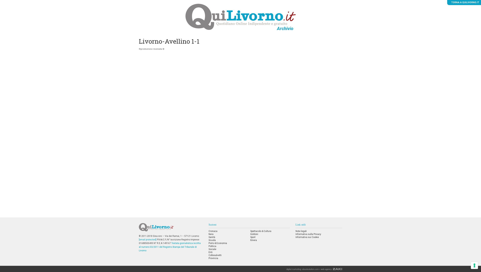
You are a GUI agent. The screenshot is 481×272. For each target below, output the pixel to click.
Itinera (253, 240)
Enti (211, 252)
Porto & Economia (218, 243)
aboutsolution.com (310, 268)
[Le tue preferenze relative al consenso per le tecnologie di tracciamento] (474, 265)
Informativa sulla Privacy (308, 234)
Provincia (213, 258)
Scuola (212, 240)
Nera (211, 234)
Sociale (212, 249)
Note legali (301, 231)
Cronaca (213, 231)
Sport (253, 237)
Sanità (212, 237)
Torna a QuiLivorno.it (465, 2)
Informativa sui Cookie (307, 237)
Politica (212, 246)
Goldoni (254, 234)
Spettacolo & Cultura (260, 231)
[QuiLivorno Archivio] (240, 16)
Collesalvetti (215, 255)
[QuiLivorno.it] (171, 228)
